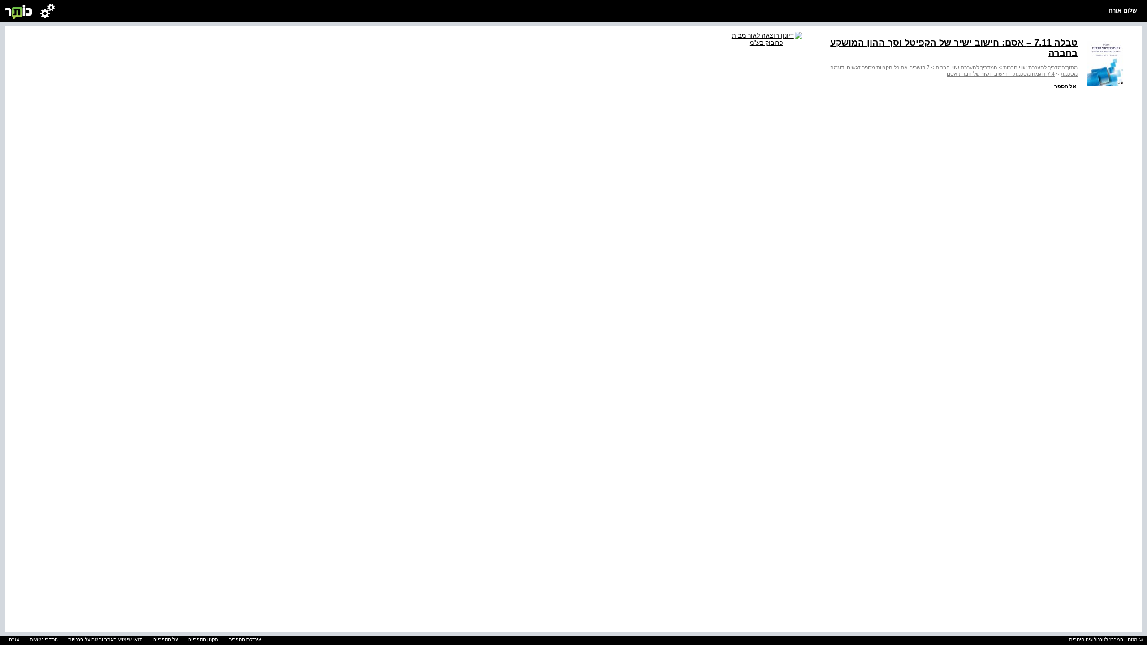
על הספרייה (165, 639)
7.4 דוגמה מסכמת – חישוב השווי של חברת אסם (1001, 74)
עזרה (14, 639)
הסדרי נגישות (44, 639)
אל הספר (1065, 86)
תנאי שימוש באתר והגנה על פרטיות (105, 639)
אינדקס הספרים (245, 639)
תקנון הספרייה (203, 639)
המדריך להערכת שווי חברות (1034, 67)
